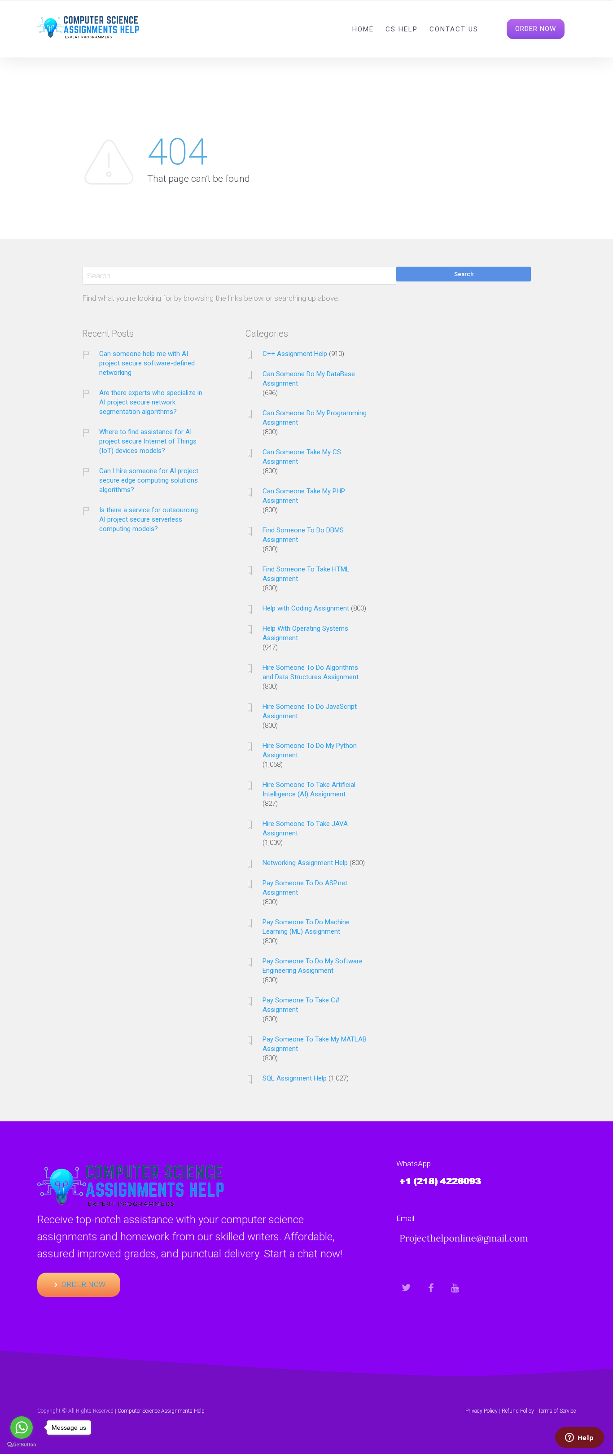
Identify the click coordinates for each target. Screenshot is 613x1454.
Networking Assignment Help (305, 863)
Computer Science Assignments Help (161, 1411)
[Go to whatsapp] (21, 1427)
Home (363, 29)
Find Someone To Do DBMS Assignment (303, 535)
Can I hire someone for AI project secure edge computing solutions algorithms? (148, 480)
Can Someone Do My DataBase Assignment (309, 378)
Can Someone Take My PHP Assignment (304, 496)
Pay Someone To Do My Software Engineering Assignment (313, 966)
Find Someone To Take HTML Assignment (306, 574)
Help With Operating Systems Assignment (305, 633)
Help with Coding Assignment (306, 608)
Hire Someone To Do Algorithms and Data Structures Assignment (311, 672)
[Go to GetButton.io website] (21, 1445)
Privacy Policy (481, 1411)
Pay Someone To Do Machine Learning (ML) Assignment (306, 927)
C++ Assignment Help (295, 354)
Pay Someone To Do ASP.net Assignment (305, 887)
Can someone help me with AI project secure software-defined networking (147, 363)
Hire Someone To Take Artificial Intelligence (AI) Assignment (309, 789)
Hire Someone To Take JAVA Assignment (305, 828)
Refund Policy (518, 1411)
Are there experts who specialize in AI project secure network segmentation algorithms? (150, 402)
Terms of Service (557, 1411)
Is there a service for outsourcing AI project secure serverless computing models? (148, 519)
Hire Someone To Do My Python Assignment (310, 750)
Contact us (453, 29)
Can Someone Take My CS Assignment (302, 457)
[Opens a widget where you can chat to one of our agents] (579, 1438)
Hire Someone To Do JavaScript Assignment (310, 711)
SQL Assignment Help (295, 1078)
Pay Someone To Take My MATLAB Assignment (315, 1044)
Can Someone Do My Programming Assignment (315, 417)
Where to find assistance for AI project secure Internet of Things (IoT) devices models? (148, 441)
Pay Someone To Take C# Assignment (301, 1005)
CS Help (401, 29)
